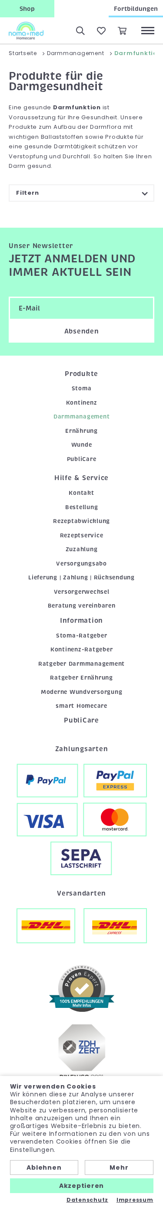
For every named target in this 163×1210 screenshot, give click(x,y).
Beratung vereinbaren (82, 605)
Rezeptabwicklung (81, 521)
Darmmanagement (81, 416)
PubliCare (81, 459)
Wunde (81, 444)
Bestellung (81, 507)
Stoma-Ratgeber (81, 635)
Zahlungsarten (81, 749)
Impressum (134, 1200)
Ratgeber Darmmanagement (81, 663)
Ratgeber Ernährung (81, 677)
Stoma (82, 388)
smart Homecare (81, 706)
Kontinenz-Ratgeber (81, 649)
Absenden (81, 331)
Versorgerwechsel (82, 591)
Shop (27, 9)
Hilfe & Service (81, 478)
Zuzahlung (82, 549)
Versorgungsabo (81, 563)
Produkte (81, 374)
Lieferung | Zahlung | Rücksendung (81, 577)
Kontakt (81, 493)
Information (81, 621)
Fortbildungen (136, 9)
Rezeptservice (81, 535)
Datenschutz (87, 1200)
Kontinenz (81, 402)
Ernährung (81, 431)
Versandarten (81, 893)
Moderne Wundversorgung (82, 692)
